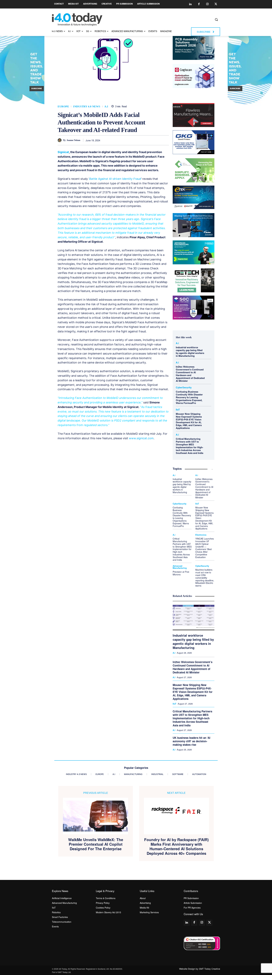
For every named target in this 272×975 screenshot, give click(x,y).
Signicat (63, 152)
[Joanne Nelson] (60, 140)
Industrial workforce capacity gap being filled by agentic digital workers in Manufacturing (190, 352)
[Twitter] (216, 4)
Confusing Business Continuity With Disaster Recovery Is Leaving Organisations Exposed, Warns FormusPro (189, 397)
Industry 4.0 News (86, 106)
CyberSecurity (184, 387)
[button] (216, 19)
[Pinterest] (137, 140)
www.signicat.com (141, 438)
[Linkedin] (190, 4)
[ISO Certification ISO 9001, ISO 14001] (202, 943)
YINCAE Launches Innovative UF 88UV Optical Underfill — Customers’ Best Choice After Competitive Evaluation (204, 548)
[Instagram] (207, 4)
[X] (129, 140)
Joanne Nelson (73, 140)
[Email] (158, 140)
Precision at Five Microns (181, 573)
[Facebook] (199, 4)
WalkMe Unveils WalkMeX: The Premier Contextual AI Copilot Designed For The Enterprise (95, 844)
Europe (63, 106)
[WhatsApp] (144, 140)
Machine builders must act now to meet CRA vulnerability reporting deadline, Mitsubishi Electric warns (204, 577)
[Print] (166, 140)
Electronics (200, 535)
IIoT (178, 409)
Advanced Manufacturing (180, 567)
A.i (106, 106)
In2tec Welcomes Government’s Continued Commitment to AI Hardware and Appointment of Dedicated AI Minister (190, 374)
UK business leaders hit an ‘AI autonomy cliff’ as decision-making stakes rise (191, 741)
